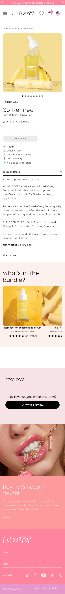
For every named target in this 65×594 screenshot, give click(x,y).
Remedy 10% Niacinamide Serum (23, 327)
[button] (22, 96)
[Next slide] (63, 3)
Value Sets (16, 29)
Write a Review (39, 406)
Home (5, 29)
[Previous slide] (2, 3)
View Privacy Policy (29, 509)
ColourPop (16, 589)
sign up (6, 517)
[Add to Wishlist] (38, 290)
